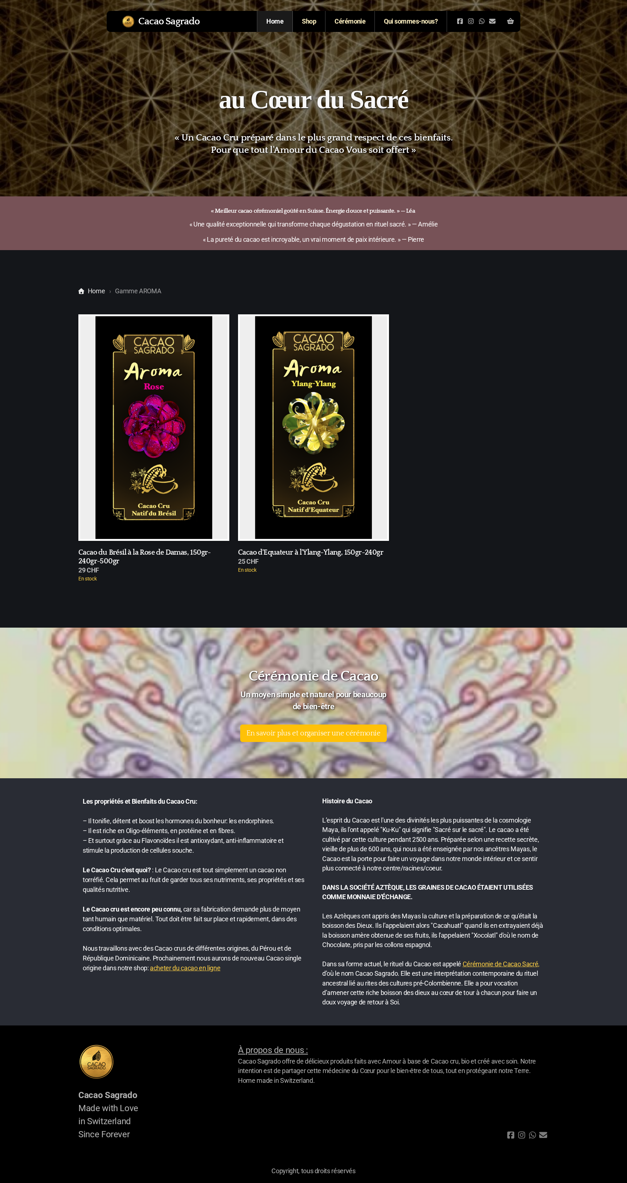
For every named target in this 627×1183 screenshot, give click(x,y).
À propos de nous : (273, 1050)
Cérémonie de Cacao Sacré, (501, 964)
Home (96, 291)
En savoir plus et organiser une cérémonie (313, 733)
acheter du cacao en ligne (185, 968)
